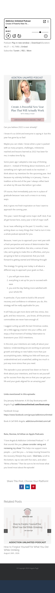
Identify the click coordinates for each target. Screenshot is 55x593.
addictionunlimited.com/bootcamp (32, 404)
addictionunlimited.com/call (38, 421)
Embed (24, 46)
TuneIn (16, 50)
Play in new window (20, 42)
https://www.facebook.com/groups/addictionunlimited (28, 414)
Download (36, 42)
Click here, (37, 456)
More (29, 50)
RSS (23, 50)
